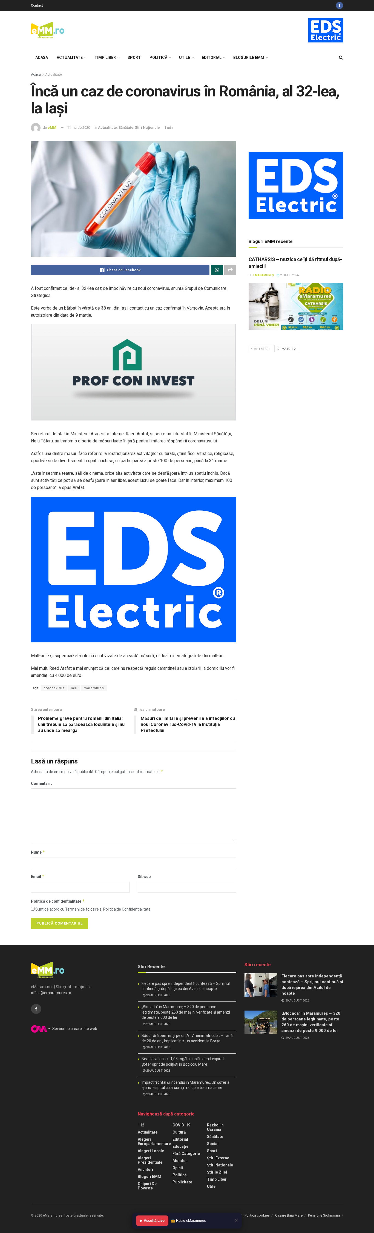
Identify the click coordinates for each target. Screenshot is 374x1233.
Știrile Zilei (217, 1172)
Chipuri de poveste (147, 1185)
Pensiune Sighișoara (324, 1215)
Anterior (261, 349)
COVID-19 (181, 1125)
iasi (74, 688)
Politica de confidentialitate (58, 901)
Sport (134, 57)
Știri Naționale (147, 127)
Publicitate (182, 1182)
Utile (184, 57)
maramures (94, 688)
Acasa (41, 57)
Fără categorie (186, 1153)
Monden (180, 1160)
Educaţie (180, 1146)
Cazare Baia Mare (289, 1215)
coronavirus (54, 688)
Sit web (144, 876)
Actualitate (70, 57)
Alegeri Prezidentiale (150, 1160)
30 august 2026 (157, 995)
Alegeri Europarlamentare (154, 1141)
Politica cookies (257, 1215)
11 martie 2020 (78, 127)
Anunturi (145, 1169)
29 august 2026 (157, 1024)
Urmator (285, 349)
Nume (38, 852)
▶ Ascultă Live (152, 1220)
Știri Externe (218, 1158)
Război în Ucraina (215, 1127)
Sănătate (126, 127)
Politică (158, 57)
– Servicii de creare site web (72, 1028)
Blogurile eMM (248, 57)
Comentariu (42, 783)
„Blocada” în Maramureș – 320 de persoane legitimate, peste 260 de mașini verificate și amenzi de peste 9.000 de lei (186, 1012)
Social (212, 1144)
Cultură (179, 1132)
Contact (37, 5)
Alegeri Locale (151, 1151)
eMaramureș (263, 275)
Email (38, 876)
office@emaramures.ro (51, 993)
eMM (52, 127)
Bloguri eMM (149, 1176)
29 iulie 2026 (289, 275)
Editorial (211, 57)
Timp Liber (105, 57)
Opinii (177, 1168)
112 (141, 1125)
